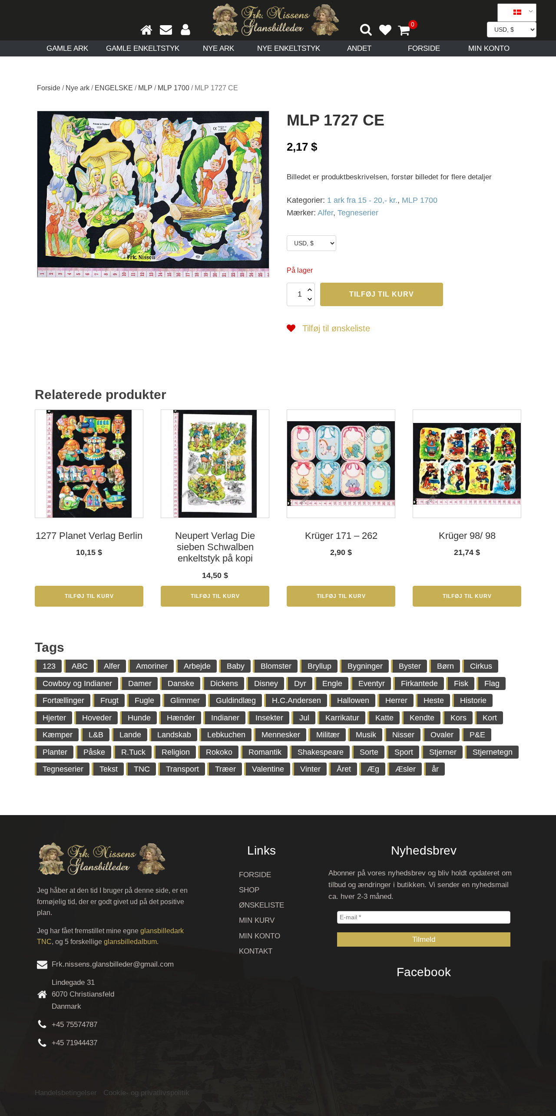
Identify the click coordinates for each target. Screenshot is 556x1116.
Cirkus (481, 666)
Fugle (144, 700)
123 (49, 666)
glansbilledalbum (130, 941)
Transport (182, 769)
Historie (473, 700)
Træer (225, 769)
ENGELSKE (114, 88)
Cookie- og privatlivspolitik (146, 1093)
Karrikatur (342, 717)
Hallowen (353, 700)
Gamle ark (67, 48)
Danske (181, 683)
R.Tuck (133, 752)
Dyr (300, 683)
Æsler (405, 769)
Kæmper (58, 734)
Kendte (422, 717)
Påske (94, 752)
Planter (55, 752)
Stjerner (443, 752)
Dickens (224, 683)
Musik (366, 734)
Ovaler (441, 734)
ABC (80, 666)
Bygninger (365, 666)
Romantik (264, 752)
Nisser (403, 734)
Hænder (181, 717)
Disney (266, 683)
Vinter (310, 769)
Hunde (139, 717)
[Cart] (407, 31)
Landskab (174, 734)
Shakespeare (321, 752)
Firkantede (419, 683)
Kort (490, 717)
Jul (304, 717)
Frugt (109, 700)
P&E (477, 734)
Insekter (269, 717)
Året (344, 769)
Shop (249, 890)
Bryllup (319, 666)
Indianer (225, 717)
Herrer (396, 700)
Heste (434, 700)
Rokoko (219, 752)
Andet (359, 48)
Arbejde (197, 666)
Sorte (369, 752)
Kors (458, 717)
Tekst (108, 769)
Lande (130, 734)
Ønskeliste (261, 905)
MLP (145, 88)
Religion (176, 752)
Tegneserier (358, 212)
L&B (96, 734)
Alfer (325, 212)
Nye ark (218, 48)
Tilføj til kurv (381, 294)
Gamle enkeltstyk (142, 48)
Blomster (276, 666)
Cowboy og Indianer (77, 683)
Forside (424, 48)
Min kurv (257, 920)
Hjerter (54, 717)
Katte (384, 717)
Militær (328, 734)
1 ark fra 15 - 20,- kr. (362, 200)
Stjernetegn (493, 752)
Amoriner (152, 666)
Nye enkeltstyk (288, 48)
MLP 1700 (173, 88)
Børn (445, 666)
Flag (492, 683)
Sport (403, 752)
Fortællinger (63, 700)
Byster (410, 666)
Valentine (268, 769)
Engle (332, 683)
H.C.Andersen (296, 700)
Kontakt (255, 951)
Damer (140, 683)
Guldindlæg (236, 700)
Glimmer (185, 700)
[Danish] (514, 12)
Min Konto (489, 48)
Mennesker (280, 734)
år (435, 769)
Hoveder (97, 717)
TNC (142, 769)
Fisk (461, 683)
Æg (373, 769)
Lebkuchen (226, 734)
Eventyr (371, 683)
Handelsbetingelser (66, 1093)
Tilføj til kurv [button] (89, 596)
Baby (236, 666)
